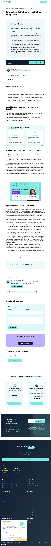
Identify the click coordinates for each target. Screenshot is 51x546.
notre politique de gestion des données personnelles (35, 427)
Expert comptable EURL (31, 508)
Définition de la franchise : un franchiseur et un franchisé (18, 82)
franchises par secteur (20, 173)
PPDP (12, 542)
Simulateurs (4, 493)
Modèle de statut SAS (30, 493)
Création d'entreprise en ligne (8, 520)
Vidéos (3, 502)
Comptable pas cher (6, 481)
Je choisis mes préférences (7, 539)
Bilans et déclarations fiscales (32, 485)
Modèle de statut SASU (31, 497)
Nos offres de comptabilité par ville (9, 487)
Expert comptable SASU (31, 510)
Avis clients (28, 522)
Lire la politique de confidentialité (8, 535)
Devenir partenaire (30, 524)
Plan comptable (5, 504)
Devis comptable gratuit (25, 459)
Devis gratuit (43, 1)
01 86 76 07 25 (25, 454)
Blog (3, 501)
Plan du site (28, 532)
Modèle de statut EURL (30, 495)
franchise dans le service (21, 172)
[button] (3, 544)
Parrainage (28, 526)
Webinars (4, 499)
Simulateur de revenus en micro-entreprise (35, 501)
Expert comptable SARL (31, 506)
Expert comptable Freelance (32, 512)
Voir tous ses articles (17, 286)
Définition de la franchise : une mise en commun (16, 84)
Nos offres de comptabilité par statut (9, 485)
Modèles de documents (6, 495)
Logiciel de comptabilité (31, 481)
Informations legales (6, 542)
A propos (28, 520)
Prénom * (10, 309)
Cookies (18, 542)
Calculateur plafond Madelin (32, 502)
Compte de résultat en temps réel (33, 487)
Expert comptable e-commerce (32, 514)
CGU (15, 542)
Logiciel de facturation (31, 483)
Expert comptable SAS (30, 504)
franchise (27, 117)
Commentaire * (11, 315)
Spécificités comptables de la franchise (15, 86)
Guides (3, 497)
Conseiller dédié (29, 530)
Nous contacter (29, 528)
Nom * (27, 309)
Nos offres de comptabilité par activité (9, 483)
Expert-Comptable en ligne (11, 8)
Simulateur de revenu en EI (31, 499)
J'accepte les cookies (20, 539)
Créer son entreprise (22, 8)
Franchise (30, 8)
